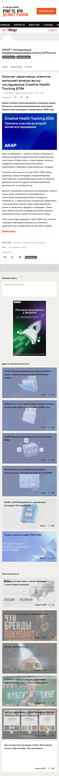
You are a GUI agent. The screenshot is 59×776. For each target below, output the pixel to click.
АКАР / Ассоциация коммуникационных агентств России (29, 51)
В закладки (31, 257)
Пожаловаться (24, 57)
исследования (14, 247)
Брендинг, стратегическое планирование (29, 242)
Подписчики (16, 66)
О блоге (28, 66)
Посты (5, 66)
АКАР (24, 247)
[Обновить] (21, 276)
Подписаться (9, 57)
